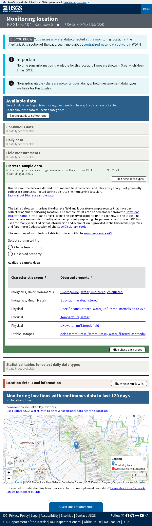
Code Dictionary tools (72, 226)
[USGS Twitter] (122, 517)
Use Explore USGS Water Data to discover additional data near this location (57, 411)
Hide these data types (129, 179)
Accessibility (50, 515)
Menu (146, 9)
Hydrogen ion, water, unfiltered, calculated (91, 292)
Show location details (129, 383)
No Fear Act (112, 522)
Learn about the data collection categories (35, 110)
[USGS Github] (132, 517)
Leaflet (19, 482)
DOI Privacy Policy (16, 515)
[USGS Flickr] (137, 517)
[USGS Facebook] (127, 517)
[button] (76, 445)
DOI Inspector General (65, 522)
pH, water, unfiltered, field (79, 325)
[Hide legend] (144, 458)
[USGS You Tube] (141, 517)
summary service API (98, 233)
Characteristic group (28, 247)
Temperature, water (74, 317)
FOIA (126, 522)
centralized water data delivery (106, 44)
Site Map (67, 515)
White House (93, 522)
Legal (35, 515)
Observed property (28, 254)
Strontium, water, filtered (79, 300)
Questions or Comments (76, 507)
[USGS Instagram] (146, 517)
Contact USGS (86, 515)
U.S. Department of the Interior (25, 522)
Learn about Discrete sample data (31, 195)
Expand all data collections (28, 115)
